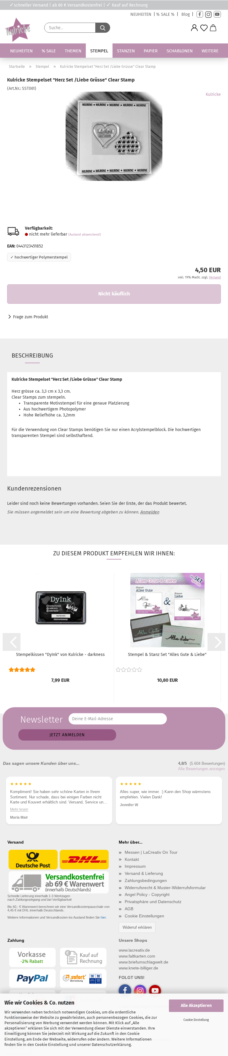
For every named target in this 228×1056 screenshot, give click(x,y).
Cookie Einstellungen (144, 916)
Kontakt (132, 859)
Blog (185, 14)
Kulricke (213, 94)
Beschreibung (32, 355)
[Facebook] (200, 14)
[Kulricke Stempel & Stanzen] (17, 30)
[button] (194, 28)
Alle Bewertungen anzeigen (201, 769)
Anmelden (149, 512)
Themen (73, 51)
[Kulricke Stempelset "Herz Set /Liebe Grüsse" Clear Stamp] (114, 136)
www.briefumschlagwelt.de (143, 962)
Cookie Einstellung (196, 1020)
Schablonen (180, 51)
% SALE (49, 51)
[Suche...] (102, 28)
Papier (151, 51)
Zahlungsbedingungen (146, 880)
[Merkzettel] (204, 28)
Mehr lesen (19, 809)
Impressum (135, 866)
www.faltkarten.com (137, 956)
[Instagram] (208, 14)
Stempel (99, 51)
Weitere (210, 51)
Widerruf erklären (137, 927)
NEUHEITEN (140, 14)
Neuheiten (21, 51)
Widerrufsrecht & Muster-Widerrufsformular (165, 887)
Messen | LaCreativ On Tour (151, 852)
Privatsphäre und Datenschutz (153, 901)
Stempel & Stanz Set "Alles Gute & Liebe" (167, 654)
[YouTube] (217, 14)
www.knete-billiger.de (138, 968)
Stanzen (126, 51)
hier (103, 917)
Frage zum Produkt (30, 316)
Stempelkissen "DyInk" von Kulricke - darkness (60, 654)
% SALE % (165, 14)
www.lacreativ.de (134, 950)
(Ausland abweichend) (84, 234)
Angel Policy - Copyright (147, 894)
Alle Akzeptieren (196, 1005)
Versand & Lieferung (144, 873)
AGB (129, 908)
